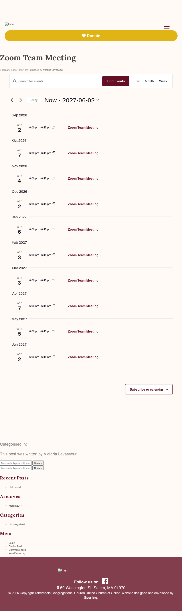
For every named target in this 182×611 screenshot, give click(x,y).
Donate (93, 36)
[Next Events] (20, 100)
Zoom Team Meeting (38, 58)
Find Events (116, 81)
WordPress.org (17, 553)
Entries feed (15, 546)
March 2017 (15, 505)
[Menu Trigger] (167, 28)
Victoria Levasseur (53, 69)
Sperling (90, 597)
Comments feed (17, 549)
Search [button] (38, 463)
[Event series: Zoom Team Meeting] (53, 127)
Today (34, 100)
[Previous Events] (12, 100)
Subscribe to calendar (146, 389)
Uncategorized (17, 524)
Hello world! (15, 487)
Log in (12, 542)
